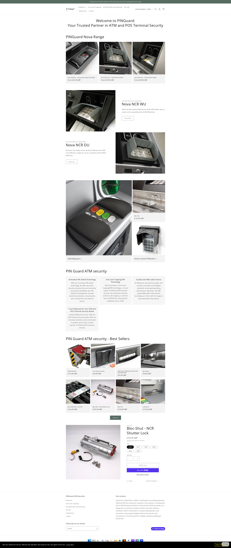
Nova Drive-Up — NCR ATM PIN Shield (112, 77)
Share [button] (130, 481)
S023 (130, 447)
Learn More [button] (70, 544)
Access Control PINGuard (144, 259)
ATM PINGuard (73, 259)
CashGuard (146, 407)
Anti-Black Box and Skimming (75, 507)
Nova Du (72, 162)
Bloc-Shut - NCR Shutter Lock (101, 407)
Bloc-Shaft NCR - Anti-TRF (75, 407)
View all (115, 418)
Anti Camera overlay (98, 371)
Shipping (129, 440)
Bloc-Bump (146, 371)
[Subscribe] (96, 529)
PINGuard (69, 500)
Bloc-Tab (136, 216)
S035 (154, 447)
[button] (82, 7)
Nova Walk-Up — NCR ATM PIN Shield (145, 77)
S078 (146, 447)
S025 (138, 451)
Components (70, 513)
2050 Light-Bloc (72, 371)
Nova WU (128, 118)
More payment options (143, 474)
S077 (138, 447)
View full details (151, 481)
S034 (130, 451)
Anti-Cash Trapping (72, 503)
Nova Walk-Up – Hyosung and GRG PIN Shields (81, 77)
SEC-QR (68, 510)
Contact (68, 516)
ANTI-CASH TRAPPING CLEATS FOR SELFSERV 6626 (128, 371)
